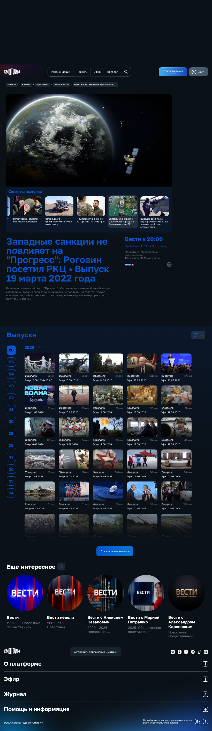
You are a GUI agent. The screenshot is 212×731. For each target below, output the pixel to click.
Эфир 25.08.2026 (68, 380)
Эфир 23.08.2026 (136, 380)
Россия (162, 245)
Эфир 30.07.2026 (102, 540)
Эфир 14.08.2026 (102, 444)
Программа (42, 84)
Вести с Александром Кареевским (181, 622)
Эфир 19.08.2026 (102, 412)
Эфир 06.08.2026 (34, 508)
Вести (13, 617)
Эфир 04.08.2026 (102, 508)
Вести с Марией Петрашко (143, 619)
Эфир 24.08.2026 (102, 380)
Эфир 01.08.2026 (34, 540)
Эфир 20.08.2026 (68, 412)
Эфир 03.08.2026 (136, 508)
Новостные (132, 251)
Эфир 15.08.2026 (68, 444)
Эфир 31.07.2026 (68, 540)
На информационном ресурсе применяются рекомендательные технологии (167, 721)
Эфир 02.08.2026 (170, 508)
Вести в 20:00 (62, 84)
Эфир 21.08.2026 (34, 412)
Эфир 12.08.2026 (170, 444)
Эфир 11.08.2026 (34, 476)
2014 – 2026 (148, 245)
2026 (40, 347)
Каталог (26, 84)
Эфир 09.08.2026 (102, 476)
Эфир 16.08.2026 (34, 444)
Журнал (15, 694)
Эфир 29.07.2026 (136, 540)
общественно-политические (142, 253)
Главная (11, 84)
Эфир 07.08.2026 (170, 476)
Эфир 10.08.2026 (68, 476)
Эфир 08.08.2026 (136, 476)
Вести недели (60, 617)
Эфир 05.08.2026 (68, 508)
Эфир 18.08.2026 (136, 412)
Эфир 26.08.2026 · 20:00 (38, 380)
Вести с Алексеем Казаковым (105, 619)
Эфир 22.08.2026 (170, 380)
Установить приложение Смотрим (95, 651)
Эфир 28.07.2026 (170, 540)
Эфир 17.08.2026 (170, 412)
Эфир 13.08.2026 (136, 444)
